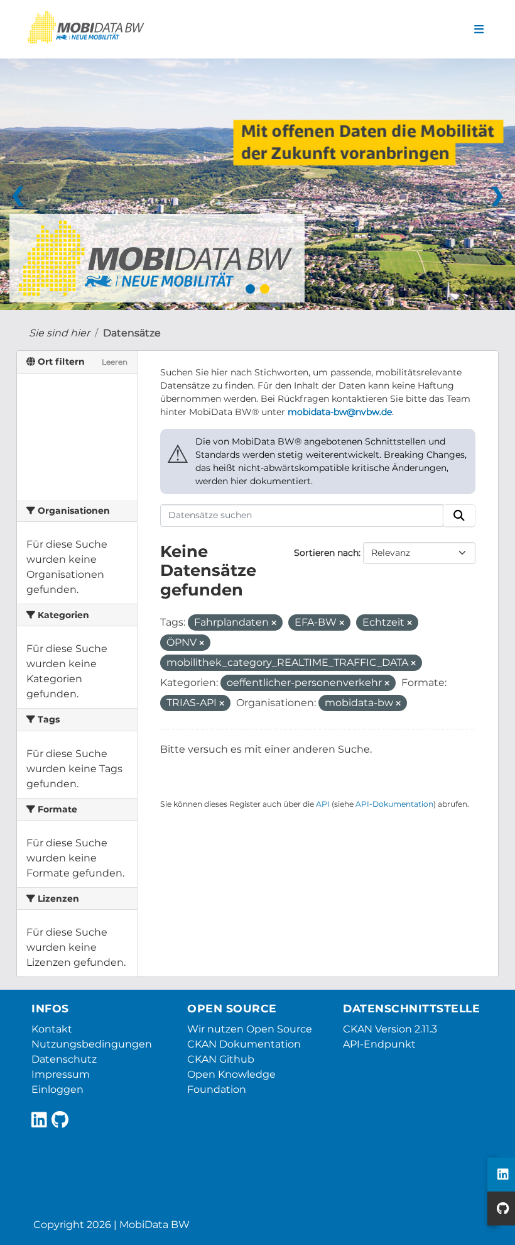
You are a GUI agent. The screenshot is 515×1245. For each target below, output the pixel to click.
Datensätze (132, 333)
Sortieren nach (326, 552)
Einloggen (57, 1089)
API (323, 804)
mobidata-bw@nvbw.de (340, 412)
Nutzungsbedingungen (91, 1044)
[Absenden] (459, 515)
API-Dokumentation (394, 804)
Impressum (60, 1074)
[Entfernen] (273, 623)
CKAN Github (220, 1059)
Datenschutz (64, 1059)
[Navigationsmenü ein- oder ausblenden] (479, 29)
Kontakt (51, 1029)
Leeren (114, 362)
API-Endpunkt (379, 1044)
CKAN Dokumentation (244, 1044)
